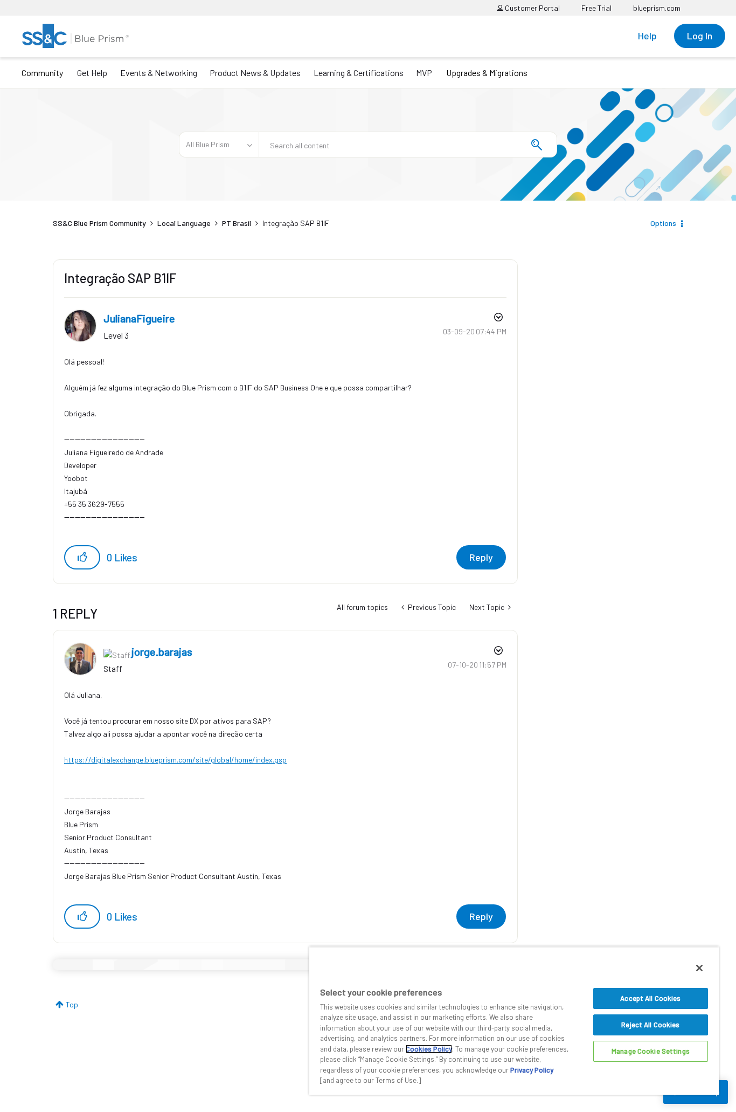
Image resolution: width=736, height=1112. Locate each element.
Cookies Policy (429, 1049)
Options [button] (663, 223)
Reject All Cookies (650, 1024)
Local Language (184, 223)
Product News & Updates (255, 72)
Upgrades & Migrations (486, 72)
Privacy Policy (531, 1070)
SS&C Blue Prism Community (99, 223)
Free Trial (596, 7)
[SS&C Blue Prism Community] (75, 36)
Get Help (92, 72)
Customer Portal (531, 7)
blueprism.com (657, 7)
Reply (481, 557)
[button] (82, 557)
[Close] (699, 968)
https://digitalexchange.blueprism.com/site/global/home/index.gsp (175, 759)
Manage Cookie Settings (651, 1051)
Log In (699, 36)
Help (647, 36)
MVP (424, 72)
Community (42, 72)
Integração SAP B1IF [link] (295, 223)
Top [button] (72, 1004)
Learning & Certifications (359, 72)
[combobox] (408, 144)
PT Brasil (236, 223)
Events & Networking (158, 72)
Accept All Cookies (650, 998)
